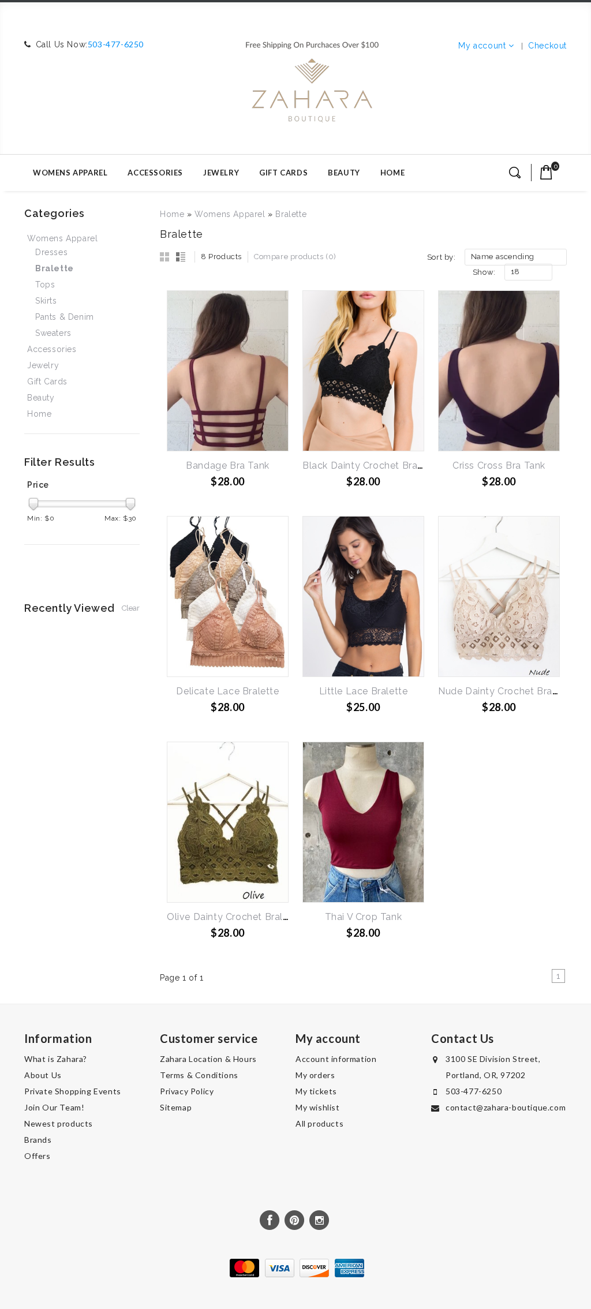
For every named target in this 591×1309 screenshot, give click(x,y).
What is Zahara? (55, 1059)
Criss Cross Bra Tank (498, 465)
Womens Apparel (70, 172)
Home (392, 172)
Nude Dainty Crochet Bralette (506, 691)
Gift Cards (283, 172)
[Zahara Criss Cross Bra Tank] (499, 371)
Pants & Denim (64, 316)
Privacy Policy (187, 1091)
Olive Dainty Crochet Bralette (234, 916)
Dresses (51, 252)
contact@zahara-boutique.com (506, 1107)
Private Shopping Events (72, 1091)
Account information (336, 1059)
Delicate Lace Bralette (227, 691)
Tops (45, 284)
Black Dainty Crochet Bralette (370, 465)
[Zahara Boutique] (312, 77)
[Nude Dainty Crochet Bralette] (499, 596)
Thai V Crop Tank (363, 916)
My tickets (316, 1091)
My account (482, 45)
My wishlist (318, 1107)
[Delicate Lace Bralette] (227, 596)
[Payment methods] (295, 1274)
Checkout (547, 45)
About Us (43, 1075)
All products (319, 1123)
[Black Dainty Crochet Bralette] (363, 371)
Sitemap (176, 1107)
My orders (315, 1075)
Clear (131, 608)
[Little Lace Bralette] (363, 596)
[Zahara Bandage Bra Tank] (227, 371)
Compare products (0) (295, 256)
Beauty (344, 172)
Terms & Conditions (199, 1075)
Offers (37, 1156)
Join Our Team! (54, 1107)
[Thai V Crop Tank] (363, 822)
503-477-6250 (116, 44)
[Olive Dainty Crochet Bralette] (227, 822)
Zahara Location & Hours (208, 1059)
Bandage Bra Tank (228, 465)
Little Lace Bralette (363, 691)
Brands (38, 1140)
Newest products (58, 1123)
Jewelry (221, 172)
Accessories (155, 172)
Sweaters (53, 333)
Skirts (46, 300)
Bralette (290, 214)
